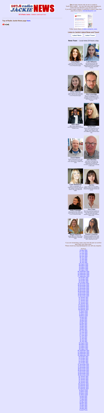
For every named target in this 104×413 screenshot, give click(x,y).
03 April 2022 (83, 396)
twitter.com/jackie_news (90, 29)
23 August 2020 (83, 268)
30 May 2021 (83, 329)
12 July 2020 (83, 259)
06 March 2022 (83, 390)
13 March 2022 (83, 391)
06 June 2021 (83, 331)
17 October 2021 (83, 360)
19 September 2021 (83, 353)
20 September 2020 (83, 274)
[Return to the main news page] (32, 12)
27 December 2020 (83, 296)
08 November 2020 (83, 285)
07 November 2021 (83, 364)
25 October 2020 (83, 282)
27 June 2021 (83, 335)
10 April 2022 (83, 398)
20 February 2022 (83, 387)
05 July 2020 (83, 258)
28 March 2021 (83, 315)
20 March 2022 (83, 393)
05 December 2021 (83, 370)
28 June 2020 (83, 256)
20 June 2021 (83, 334)
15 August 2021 (83, 346)
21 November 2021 (83, 367)
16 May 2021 (83, 326)
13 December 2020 (83, 293)
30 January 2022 (83, 382)
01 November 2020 (83, 284)
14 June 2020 (83, 253)
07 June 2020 (83, 252)
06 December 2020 (83, 291)
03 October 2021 (83, 356)
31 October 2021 (83, 363)
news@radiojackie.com (89, 11)
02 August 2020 (83, 264)
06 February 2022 (83, 384)
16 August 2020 (83, 267)
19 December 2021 (83, 373)
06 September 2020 (83, 271)
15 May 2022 (83, 405)
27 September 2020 (83, 276)
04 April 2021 (83, 317)
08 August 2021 (83, 344)
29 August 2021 (83, 349)
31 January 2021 (83, 303)
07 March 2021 (83, 311)
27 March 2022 (83, 394)
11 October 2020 (83, 279)
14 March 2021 (83, 312)
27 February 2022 (83, 388)
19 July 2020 (83, 261)
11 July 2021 (83, 338)
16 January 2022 (83, 379)
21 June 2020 (83, 255)
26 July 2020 (83, 262)
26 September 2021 (83, 355)
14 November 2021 (83, 366)
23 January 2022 (83, 381)
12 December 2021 (83, 372)
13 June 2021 (83, 332)
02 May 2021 (83, 323)
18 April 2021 (83, 320)
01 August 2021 (83, 343)
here (28, 21)
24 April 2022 (83, 401)
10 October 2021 (83, 358)
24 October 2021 (83, 361)
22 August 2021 (83, 347)
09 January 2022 (83, 378)
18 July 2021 (83, 340)
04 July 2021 (83, 337)
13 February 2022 (83, 385)
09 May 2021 (83, 325)
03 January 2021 (83, 297)
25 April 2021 (83, 322)
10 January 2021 (83, 299)
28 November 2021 (83, 369)
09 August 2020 (83, 265)
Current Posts (83, 410)
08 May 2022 (83, 404)
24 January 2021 (83, 302)
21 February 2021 (83, 308)
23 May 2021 (83, 328)
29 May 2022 (83, 408)
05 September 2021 (83, 350)
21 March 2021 (83, 314)
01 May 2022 (83, 402)
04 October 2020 (83, 277)
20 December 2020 (83, 294)
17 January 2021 (83, 300)
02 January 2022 (83, 376)
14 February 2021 (83, 306)
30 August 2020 (83, 270)
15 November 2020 (83, 287)
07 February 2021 (83, 305)
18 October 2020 (83, 280)
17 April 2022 (83, 399)
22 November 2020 (83, 288)
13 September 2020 (83, 273)
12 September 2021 (83, 352)
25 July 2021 (83, 341)
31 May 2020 (83, 250)
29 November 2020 (83, 290)
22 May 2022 (83, 407)
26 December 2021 (83, 375)
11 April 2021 (83, 318)
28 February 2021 (83, 309)
